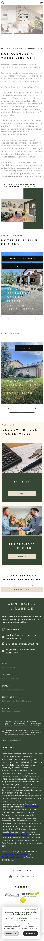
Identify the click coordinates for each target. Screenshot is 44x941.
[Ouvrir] (2, 2)
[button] (9, 408)
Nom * (5, 663)
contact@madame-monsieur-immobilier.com (22, 637)
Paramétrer (11, 933)
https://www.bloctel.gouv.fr (14, 834)
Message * (8, 708)
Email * (6, 686)
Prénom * (7, 674)
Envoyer (8, 747)
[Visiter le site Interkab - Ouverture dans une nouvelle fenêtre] (30, 894)
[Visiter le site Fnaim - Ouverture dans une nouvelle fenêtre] (23, 900)
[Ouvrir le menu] (41, 2)
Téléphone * (9, 697)
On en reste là (30, 909)
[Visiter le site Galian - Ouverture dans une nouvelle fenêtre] (12, 894)
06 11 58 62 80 (13, 629)
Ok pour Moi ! (30, 933)
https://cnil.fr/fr (31, 806)
